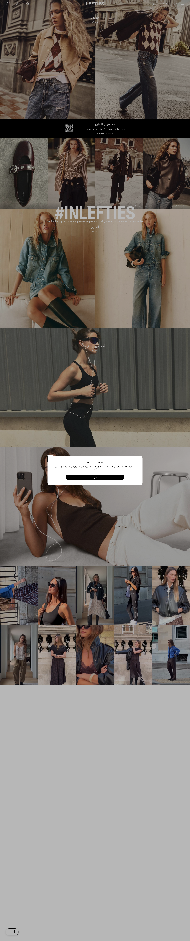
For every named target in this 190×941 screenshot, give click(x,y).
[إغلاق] (50, 459)
